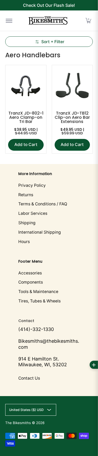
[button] (88, 20)
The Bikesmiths (18, 423)
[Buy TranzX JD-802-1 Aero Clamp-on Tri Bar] (26, 85)
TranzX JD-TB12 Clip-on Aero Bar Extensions (72, 117)
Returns (25, 194)
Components (30, 282)
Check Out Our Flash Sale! (49, 5)
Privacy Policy (32, 185)
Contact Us (29, 378)
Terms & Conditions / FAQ (42, 203)
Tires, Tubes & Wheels (39, 301)
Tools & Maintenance (38, 291)
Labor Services (32, 213)
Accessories (30, 273)
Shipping (27, 222)
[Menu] (8, 20)
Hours (24, 241)
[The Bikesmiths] (48, 20)
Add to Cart (25, 144)
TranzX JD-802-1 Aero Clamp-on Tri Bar (25, 117)
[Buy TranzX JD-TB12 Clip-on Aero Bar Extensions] (72, 85)
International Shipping (39, 232)
